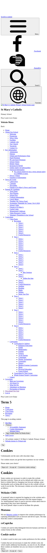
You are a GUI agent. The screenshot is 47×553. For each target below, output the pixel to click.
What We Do (14, 385)
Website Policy (15, 431)
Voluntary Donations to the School (21, 215)
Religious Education (25, 345)
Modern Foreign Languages (28, 365)
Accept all (13, 467)
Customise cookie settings (26, 467)
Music (20, 367)
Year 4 (16, 296)
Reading (21, 288)
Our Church (14, 144)
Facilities (13, 140)
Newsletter (13, 185)
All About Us (14, 383)
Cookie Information (16, 429)
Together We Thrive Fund (19, 201)
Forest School (23, 371)
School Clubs (14, 205)
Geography (22, 361)
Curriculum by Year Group (23, 373)
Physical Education (25, 369)
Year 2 (16, 253)
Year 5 (16, 310)
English (21, 351)
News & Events (10, 179)
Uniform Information (17, 197)
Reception (17, 221)
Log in (7, 393)
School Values (14, 162)
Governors (9, 379)
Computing (22, 357)
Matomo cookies (12, 515)
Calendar (13, 183)
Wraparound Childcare (17, 211)
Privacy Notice (15, 176)
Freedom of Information (18, 178)
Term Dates (14, 191)
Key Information (11, 150)
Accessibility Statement (18, 427)
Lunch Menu (14, 199)
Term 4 (20, 229)
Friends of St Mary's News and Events (23, 187)
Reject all (5, 467)
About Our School (11, 132)
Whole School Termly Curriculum (25, 375)
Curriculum (9, 217)
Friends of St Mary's (17, 207)
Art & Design (23, 355)
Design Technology (25, 359)
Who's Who (14, 138)
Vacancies (13, 146)
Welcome (13, 134)
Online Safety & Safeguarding (20, 168)
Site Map (8, 423)
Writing (21, 292)
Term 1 (20, 223)
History (21, 363)
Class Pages (14, 219)
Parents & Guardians (12, 189)
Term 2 (20, 225)
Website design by (15, 441)
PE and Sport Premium (17, 160)
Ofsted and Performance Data (20, 156)
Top (3, 445)
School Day (14, 195)
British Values (14, 164)
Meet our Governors (17, 381)
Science (21, 353)
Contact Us (13, 148)
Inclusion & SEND (16, 166)
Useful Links (14, 209)
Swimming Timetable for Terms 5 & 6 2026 (25, 203)
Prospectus (13, 136)
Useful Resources (24, 235)
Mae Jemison (27, 272)
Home (7, 130)
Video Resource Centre (18, 213)
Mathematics (22, 349)
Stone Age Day (23, 294)
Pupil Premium (15, 158)
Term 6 (20, 233)
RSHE (20, 347)
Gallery (12, 377)
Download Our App (12, 391)
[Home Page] (18, 105)
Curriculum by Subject (22, 344)
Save (20, 551)
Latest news (14, 181)
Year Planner (14, 193)
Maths (20, 290)
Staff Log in (9, 435)
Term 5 (20, 231)
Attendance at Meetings (18, 387)
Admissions (14, 152)
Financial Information (17, 170)
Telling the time (28, 278)
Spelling (21, 286)
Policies (12, 154)
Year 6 (16, 326)
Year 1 (16, 237)
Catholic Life (14, 142)
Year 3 (16, 266)
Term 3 (20, 227)
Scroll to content (6, 17)
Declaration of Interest (17, 389)
